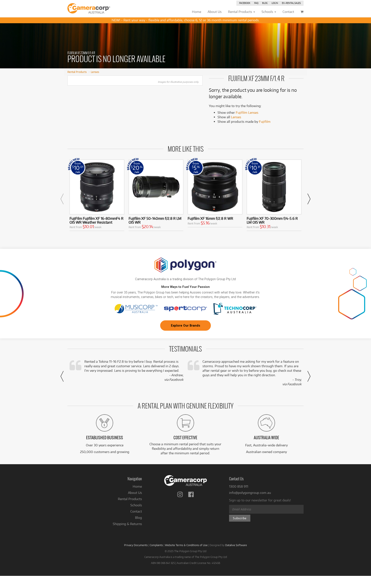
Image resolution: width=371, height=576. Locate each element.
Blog (265, 3)
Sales (291, 3)
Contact (136, 511)
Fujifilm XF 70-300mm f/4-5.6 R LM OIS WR (272, 220)
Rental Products (77, 72)
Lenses (95, 72)
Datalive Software (236, 545)
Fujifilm (265, 122)
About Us (135, 493)
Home (137, 486)
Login (275, 3)
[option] (96, 196)
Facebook (244, 3)
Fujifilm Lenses (247, 113)
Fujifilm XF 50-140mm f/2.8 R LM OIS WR (155, 220)
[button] (62, 199)
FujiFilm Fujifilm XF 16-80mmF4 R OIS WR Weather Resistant (96, 220)
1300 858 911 (238, 486)
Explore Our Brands (185, 325)
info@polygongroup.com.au (250, 493)
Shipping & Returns (127, 524)
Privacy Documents (136, 545)
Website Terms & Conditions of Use (186, 545)
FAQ (256, 3)
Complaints (156, 545)
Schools (136, 505)
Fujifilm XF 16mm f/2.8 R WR (210, 218)
